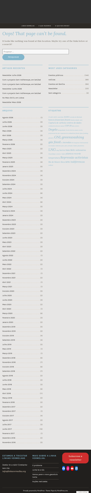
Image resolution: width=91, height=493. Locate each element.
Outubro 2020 (8, 291)
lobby (57, 150)
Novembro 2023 (9, 224)
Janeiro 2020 (7, 322)
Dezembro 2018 (8, 358)
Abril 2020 (6, 309)
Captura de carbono (57, 122)
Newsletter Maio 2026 (11, 102)
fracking (85, 133)
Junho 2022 (7, 260)
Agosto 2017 (7, 420)
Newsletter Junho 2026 (12, 89)
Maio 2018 (6, 389)
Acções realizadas (39, 481)
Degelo (52, 129)
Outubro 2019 (8, 336)
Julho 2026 (7, 122)
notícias (51, 80)
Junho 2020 (7, 300)
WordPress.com (62, 491)
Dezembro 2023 (9, 220)
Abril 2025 (6, 153)
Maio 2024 (6, 198)
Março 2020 (7, 313)
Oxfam (63, 154)
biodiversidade (75, 120)
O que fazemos (45, 26)
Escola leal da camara (72, 130)
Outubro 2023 (8, 229)
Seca (63, 162)
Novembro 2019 (9, 331)
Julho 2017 (6, 425)
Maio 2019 (6, 349)
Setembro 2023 (8, 233)
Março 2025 (7, 158)
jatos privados (69, 146)
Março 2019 (7, 353)
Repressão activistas (74, 157)
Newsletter (53, 88)
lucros (62, 150)
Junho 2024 (7, 193)
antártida (60, 117)
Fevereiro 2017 (8, 433)
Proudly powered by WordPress (34, 491)
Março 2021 (7, 287)
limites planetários (78, 146)
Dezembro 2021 (8, 273)
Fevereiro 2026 (8, 144)
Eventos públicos (55, 75)
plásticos (69, 153)
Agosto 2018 (7, 376)
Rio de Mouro (54, 162)
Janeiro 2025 (7, 167)
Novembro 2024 (9, 175)
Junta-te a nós (38, 470)
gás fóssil (54, 142)
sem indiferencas (75, 161)
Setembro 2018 (8, 371)
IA (61, 142)
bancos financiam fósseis (59, 120)
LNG (52, 149)
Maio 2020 (6, 304)
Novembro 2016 (9, 442)
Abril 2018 (6, 393)
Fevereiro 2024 (8, 211)
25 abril (50, 117)
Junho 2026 (7, 126)
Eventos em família (56, 84)
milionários (81, 150)
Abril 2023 (6, 247)
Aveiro (67, 117)
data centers (75, 126)
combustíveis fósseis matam (56, 126)
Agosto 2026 (7, 118)
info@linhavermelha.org (14, 471)
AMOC (55, 117)
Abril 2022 (6, 269)
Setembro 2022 (8, 251)
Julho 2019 (6, 344)
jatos (62, 146)
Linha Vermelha (28, 26)
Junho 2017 (7, 429)
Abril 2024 (6, 202)
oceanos (58, 154)
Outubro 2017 (8, 416)
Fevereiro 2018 (8, 402)
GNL (57, 137)
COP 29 (68, 125)
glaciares (51, 138)
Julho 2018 (6, 380)
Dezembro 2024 (9, 171)
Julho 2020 (7, 295)
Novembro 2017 (9, 411)
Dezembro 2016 (8, 438)
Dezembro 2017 (8, 407)
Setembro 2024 (8, 184)
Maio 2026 (6, 131)
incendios (67, 142)
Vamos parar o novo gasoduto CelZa (45, 475)
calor (81, 120)
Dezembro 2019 (8, 327)
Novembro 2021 (9, 278)
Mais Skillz (70, 150)
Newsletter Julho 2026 (11, 75)
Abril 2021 (6, 282)
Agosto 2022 (7, 255)
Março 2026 (7, 140)
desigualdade (61, 130)
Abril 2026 (6, 135)
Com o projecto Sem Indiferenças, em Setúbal (21, 80)
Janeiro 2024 (7, 215)
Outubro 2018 (8, 367)
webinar (50, 165)
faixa (81, 133)
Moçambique (52, 154)
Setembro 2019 (8, 340)
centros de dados (74, 122)
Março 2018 (7, 398)
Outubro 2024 (8, 180)
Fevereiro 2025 (8, 162)
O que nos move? (62, 26)
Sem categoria (54, 93)
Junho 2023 (7, 238)
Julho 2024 (7, 189)
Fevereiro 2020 (8, 318)
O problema (37, 465)
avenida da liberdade (76, 117)
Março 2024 (7, 207)
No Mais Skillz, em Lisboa (13, 98)
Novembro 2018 (9, 362)
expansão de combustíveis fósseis (70, 133)
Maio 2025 (6, 149)
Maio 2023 (6, 242)
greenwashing (73, 137)
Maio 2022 (6, 264)
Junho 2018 (7, 384)
